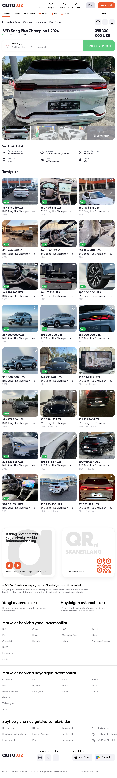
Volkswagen (8, 703)
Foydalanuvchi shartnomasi (55, 771)
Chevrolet (7, 641)
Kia (3, 635)
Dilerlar (35, 728)
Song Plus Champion (37, 22)
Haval (35, 635)
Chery (35, 629)
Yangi (17, 22)
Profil (34, 740)
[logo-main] (12, 5)
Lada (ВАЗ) (37, 691)
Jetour (65, 641)
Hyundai (36, 641)
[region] (58, 91)
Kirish (90, 5)
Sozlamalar (67, 740)
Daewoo (66, 691)
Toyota (95, 629)
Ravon (95, 679)
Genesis (6, 697)
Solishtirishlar (68, 734)
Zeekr (5, 659)
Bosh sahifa (7, 22)
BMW (5, 647)
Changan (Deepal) (101, 641)
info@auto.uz (103, 728)
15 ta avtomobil (38, 47)
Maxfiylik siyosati (89, 771)
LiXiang (95, 635)
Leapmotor (8, 653)
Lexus (95, 685)
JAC (64, 629)
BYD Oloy (17, 44)
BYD (24, 22)
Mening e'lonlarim (40, 734)
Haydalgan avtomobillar (14, 734)
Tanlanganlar (68, 728)
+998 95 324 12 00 (106, 740)
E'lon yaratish (8, 740)
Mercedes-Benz (70, 635)
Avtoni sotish (106, 5)
